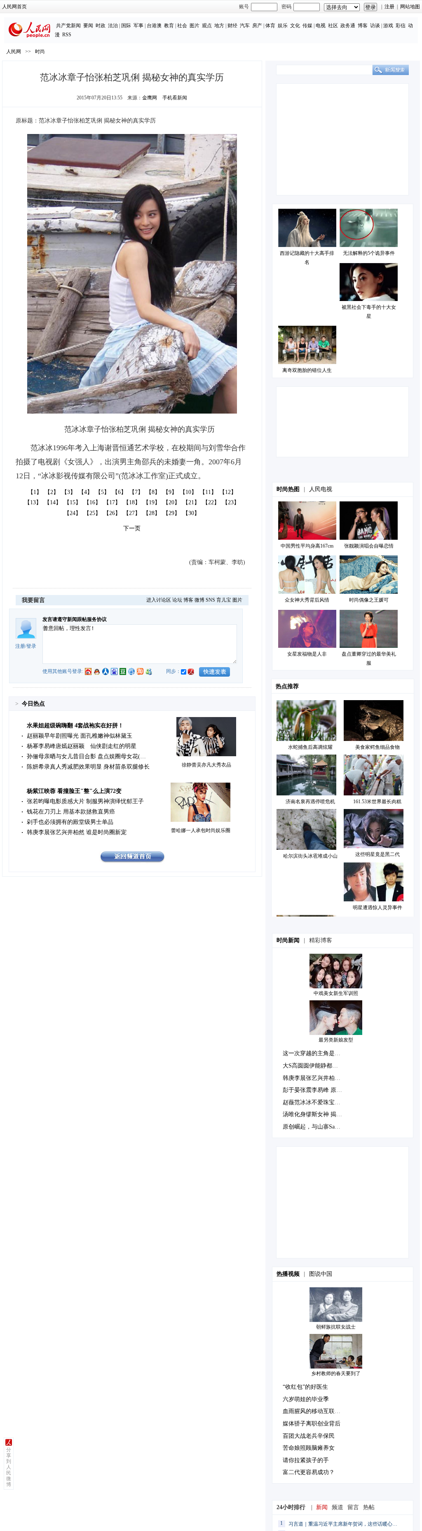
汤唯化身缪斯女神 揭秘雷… (318, 1114)
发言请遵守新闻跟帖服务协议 (74, 619)
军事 (138, 25)
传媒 (307, 25)
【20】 (171, 502)
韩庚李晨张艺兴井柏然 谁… (318, 1078)
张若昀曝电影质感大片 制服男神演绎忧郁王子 (85, 801)
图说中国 (320, 1274)
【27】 (132, 513)
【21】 (191, 502)
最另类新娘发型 (336, 1040)
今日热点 (33, 704)
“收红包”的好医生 (305, 1387)
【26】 (112, 513)
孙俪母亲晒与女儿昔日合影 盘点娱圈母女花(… (86, 756)
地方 (219, 25)
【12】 (228, 492)
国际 (126, 25)
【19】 (151, 502)
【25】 (92, 513)
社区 (333, 25)
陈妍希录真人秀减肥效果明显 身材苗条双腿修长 (88, 767)
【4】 (85, 492)
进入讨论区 (158, 600)
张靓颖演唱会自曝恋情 (369, 546)
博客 (363, 25)
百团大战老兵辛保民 (309, 1436)
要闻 (88, 25)
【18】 (132, 502)
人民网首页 (14, 6)
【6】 (119, 492)
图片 (194, 25)
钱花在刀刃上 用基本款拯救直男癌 (71, 812)
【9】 (170, 492)
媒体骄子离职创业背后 (311, 1423)
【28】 (151, 513)
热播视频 (288, 1274)
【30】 (191, 513)
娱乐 (283, 25)
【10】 (188, 492)
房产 (257, 25)
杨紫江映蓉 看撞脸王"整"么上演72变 (74, 791)
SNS (210, 600)
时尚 (40, 51)
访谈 (375, 25)
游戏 (388, 25)
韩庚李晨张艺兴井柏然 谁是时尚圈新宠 (77, 832)
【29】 (171, 513)
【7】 (136, 492)
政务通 (347, 25)
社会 (182, 25)
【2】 (52, 492)
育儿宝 (223, 600)
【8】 (153, 492)
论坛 (177, 600)
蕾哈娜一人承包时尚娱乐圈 (200, 830)
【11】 (208, 492)
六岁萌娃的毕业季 (306, 1399)
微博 (199, 600)
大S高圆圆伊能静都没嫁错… (319, 1066)
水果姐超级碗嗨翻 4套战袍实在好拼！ (75, 725)
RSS (66, 35)
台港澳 (154, 25)
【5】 (102, 492)
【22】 (211, 502)
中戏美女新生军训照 (336, 993)
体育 (270, 25)
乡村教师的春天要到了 (336, 1373)
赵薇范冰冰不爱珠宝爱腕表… (320, 1102)
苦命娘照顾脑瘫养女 (309, 1448)
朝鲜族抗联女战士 (336, 1327)
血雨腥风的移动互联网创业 (317, 1411)
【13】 (33, 502)
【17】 (112, 502)
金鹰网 (149, 98)
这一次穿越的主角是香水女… (320, 1053)
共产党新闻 (68, 25)
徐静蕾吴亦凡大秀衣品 (206, 765)
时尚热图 (288, 489)
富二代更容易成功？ (309, 1472)
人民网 (13, 51)
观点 (207, 25)
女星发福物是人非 (307, 654)
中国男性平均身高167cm (307, 546)
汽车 (245, 25)
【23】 (230, 502)
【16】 (92, 502)
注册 (389, 6)
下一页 (132, 528)
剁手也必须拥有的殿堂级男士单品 (70, 822)
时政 (101, 25)
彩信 (401, 25)
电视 (321, 25)
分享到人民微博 (8, 1467)
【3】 (68, 492)
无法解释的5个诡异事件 (369, 253)
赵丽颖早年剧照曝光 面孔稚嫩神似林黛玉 (79, 736)
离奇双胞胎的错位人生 (307, 370)
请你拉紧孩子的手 (306, 1460)
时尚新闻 (288, 940)
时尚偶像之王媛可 (369, 600)
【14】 (52, 502)
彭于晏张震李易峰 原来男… (318, 1090)
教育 (169, 25)
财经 (232, 25)
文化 (295, 25)
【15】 (72, 502)
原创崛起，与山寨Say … (314, 1127)
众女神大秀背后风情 (307, 600)
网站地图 (410, 6)
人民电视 (320, 489)
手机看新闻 (174, 98)
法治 (113, 25)
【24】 (72, 513)
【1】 (35, 492)
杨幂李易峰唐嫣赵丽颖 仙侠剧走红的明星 (81, 746)
